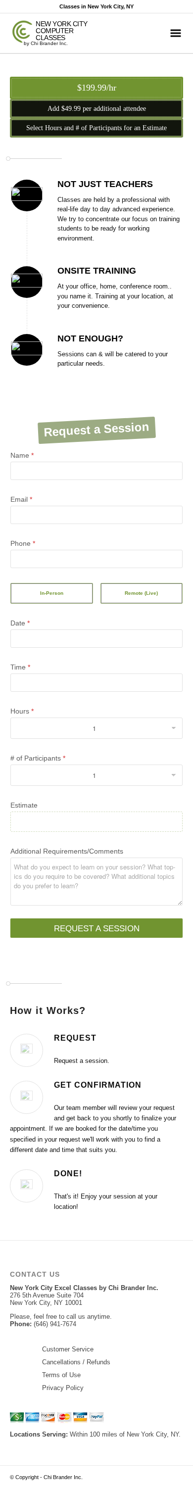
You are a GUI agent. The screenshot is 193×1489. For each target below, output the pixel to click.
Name (22, 455)
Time (20, 667)
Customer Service (68, 1349)
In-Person (51, 593)
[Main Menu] (175, 33)
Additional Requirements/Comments (66, 851)
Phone (22, 543)
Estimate (24, 805)
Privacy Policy (63, 1388)
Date (20, 623)
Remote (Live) (141, 593)
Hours (22, 711)
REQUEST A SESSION (97, 928)
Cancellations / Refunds (76, 1362)
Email (21, 499)
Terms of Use (61, 1375)
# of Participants (37, 758)
